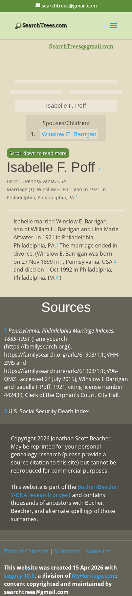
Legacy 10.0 (19, 575)
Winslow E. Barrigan (69, 134)
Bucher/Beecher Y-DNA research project (65, 491)
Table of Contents (26, 551)
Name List (98, 551)
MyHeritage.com (94, 575)
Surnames (67, 551)
